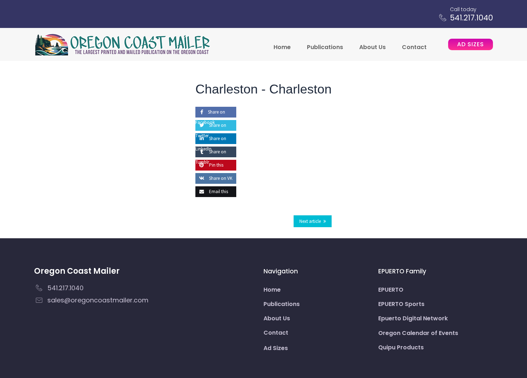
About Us (372, 47)
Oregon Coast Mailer (77, 271)
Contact (414, 47)
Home (282, 47)
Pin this (215, 165)
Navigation (281, 271)
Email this (218, 191)
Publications (325, 47)
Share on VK (220, 178)
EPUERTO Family (402, 271)
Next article (310, 221)
